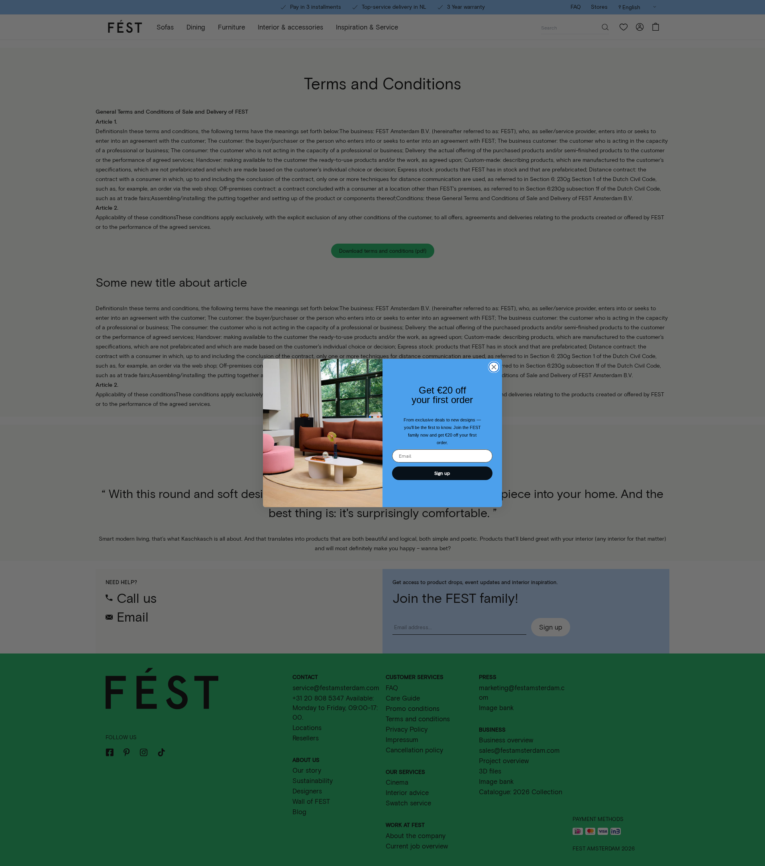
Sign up (442, 473)
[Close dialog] (494, 367)
